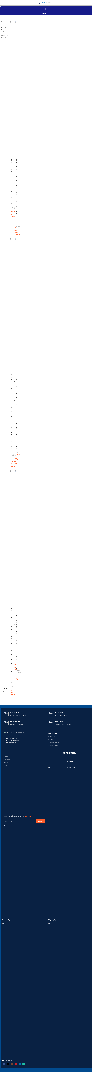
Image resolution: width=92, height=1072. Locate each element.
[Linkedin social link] (19, 1064)
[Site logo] (46, 2)
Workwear (18, 226)
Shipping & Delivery (53, 745)
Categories (45, 13)
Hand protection (18, 671)
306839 (69, 762)
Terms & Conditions (53, 742)
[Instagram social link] (12, 1064)
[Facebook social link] (4, 1064)
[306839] (70, 753)
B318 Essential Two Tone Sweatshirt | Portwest (16, 191)
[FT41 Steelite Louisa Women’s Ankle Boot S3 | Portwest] (10, 537)
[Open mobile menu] (2, 2)
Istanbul (6, 756)
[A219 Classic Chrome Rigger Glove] (10, 88)
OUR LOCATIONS (9, 753)
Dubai (5, 765)
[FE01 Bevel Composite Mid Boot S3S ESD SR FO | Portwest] (15, 305)
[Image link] (69, 788)
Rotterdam (7, 759)
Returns (50, 739)
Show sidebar (5, 687)
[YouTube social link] (15, 1064)
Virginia (6, 762)
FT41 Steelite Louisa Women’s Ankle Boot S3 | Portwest (11, 645)
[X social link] (8, 1064)
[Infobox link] (25, 714)
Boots (17, 452)
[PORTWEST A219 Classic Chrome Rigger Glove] (15, 537)
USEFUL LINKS (52, 733)
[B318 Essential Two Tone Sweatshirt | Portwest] (15, 88)
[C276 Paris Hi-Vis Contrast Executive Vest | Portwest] (10, 305)
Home (3, 21)
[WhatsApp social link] (23, 1064)
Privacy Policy (52, 736)
